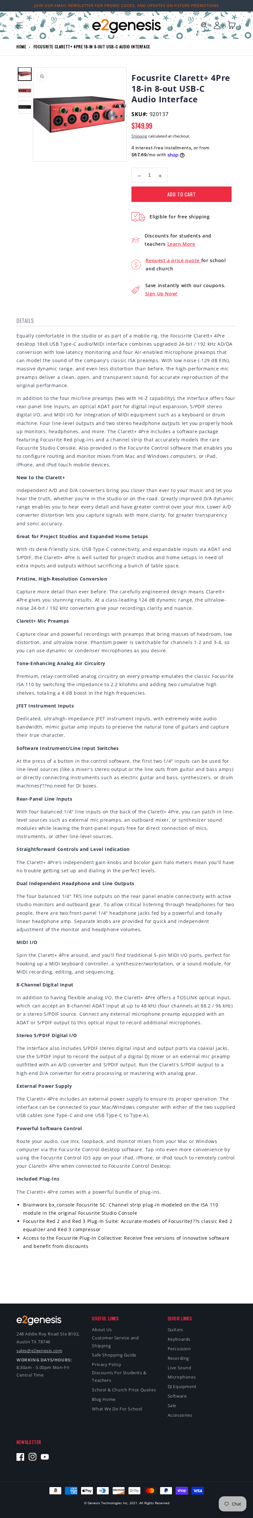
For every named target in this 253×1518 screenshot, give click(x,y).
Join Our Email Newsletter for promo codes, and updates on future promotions (126, 5)
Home (21, 46)
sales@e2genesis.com (39, 1351)
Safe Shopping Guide (114, 1355)
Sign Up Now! (161, 293)
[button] (20, 25)
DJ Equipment (182, 1386)
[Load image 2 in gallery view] (24, 90)
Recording (178, 1358)
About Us (102, 1329)
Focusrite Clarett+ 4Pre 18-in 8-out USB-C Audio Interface (92, 46)
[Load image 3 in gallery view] (24, 106)
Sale (172, 1405)
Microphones (182, 1377)
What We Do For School (117, 1409)
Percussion (179, 1349)
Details (25, 321)
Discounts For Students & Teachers (119, 1376)
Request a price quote (173, 260)
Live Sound (179, 1368)
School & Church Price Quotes (124, 1390)
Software (177, 1396)
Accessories (180, 1415)
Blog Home (103, 1399)
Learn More (181, 244)
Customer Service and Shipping (115, 1341)
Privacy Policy (106, 1364)
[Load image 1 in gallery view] (24, 74)
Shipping (139, 136)
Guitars (175, 1329)
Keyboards (179, 1339)
